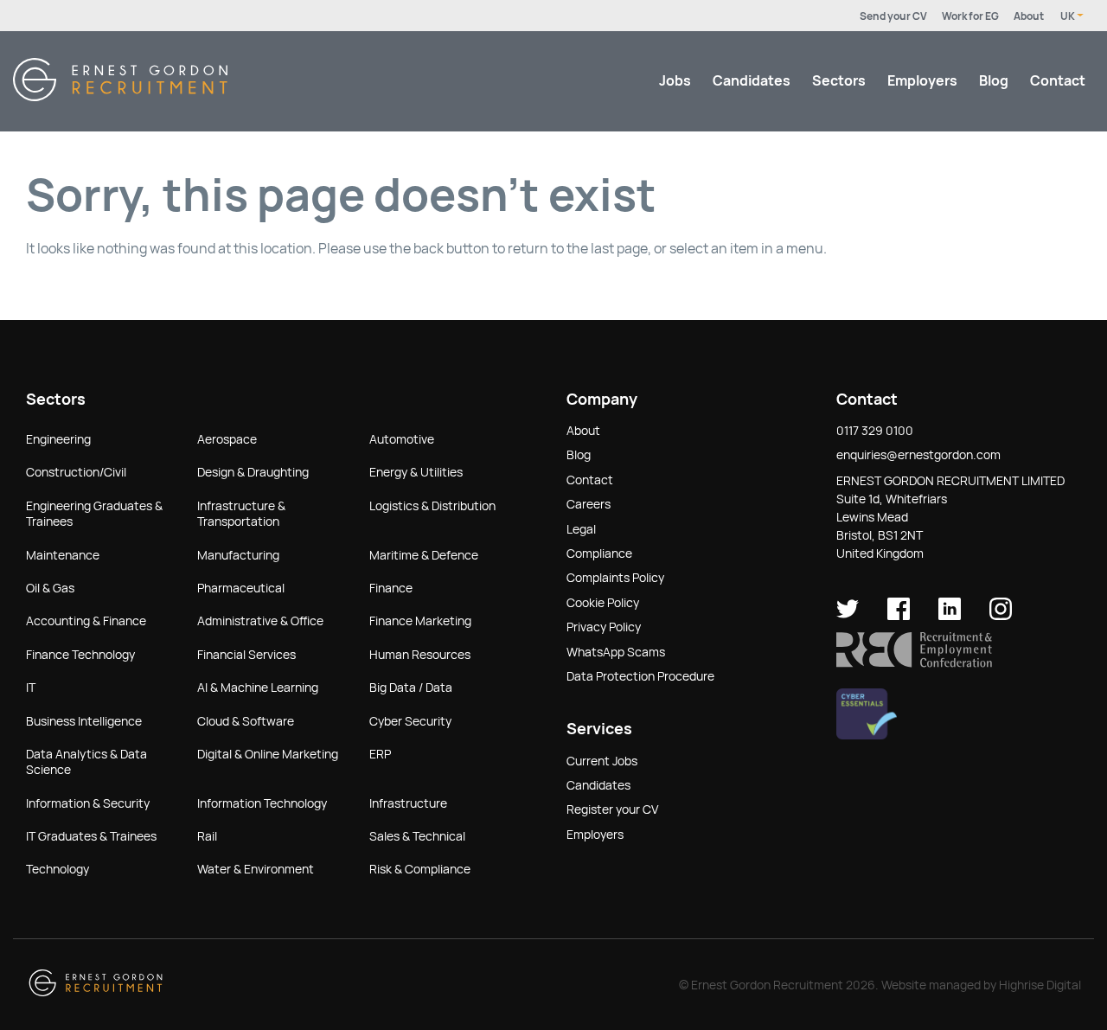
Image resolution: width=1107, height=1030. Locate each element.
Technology (57, 869)
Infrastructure (408, 803)
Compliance (599, 553)
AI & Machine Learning (257, 687)
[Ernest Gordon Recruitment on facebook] (898, 616)
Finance (391, 588)
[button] (914, 663)
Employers (922, 81)
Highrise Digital (1040, 985)
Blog (993, 81)
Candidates (751, 81)
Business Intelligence (84, 721)
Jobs (675, 81)
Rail (207, 836)
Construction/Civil (76, 472)
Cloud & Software (245, 721)
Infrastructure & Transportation (241, 513)
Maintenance (62, 555)
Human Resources (419, 654)
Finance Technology (80, 654)
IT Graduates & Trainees (91, 836)
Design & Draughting (253, 472)
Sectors (839, 81)
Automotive (401, 439)
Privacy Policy (603, 627)
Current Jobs (601, 761)
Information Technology (262, 803)
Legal (581, 529)
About (1029, 16)
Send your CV (893, 16)
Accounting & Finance (86, 621)
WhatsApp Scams (615, 652)
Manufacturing (238, 555)
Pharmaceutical (241, 588)
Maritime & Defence (423, 555)
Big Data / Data (410, 687)
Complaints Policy (615, 577)
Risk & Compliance (419, 869)
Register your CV (612, 809)
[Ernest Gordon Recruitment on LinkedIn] (949, 616)
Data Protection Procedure (640, 676)
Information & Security (88, 803)
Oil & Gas (50, 588)
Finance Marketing (420, 621)
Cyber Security (410, 721)
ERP (380, 754)
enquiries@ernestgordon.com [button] (918, 455)
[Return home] (120, 96)
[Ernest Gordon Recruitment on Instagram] (1000, 616)
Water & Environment (255, 869)
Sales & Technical (417, 836)
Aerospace (227, 439)
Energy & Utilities (416, 472)
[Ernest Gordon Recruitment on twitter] (847, 616)
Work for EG (970, 16)
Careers (588, 504)
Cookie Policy (602, 603)
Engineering (58, 439)
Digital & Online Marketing (267, 754)
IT (30, 687)
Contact (1057, 81)
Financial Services (246, 654)
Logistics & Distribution (432, 506)
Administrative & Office (260, 621)
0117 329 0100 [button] (874, 430)
